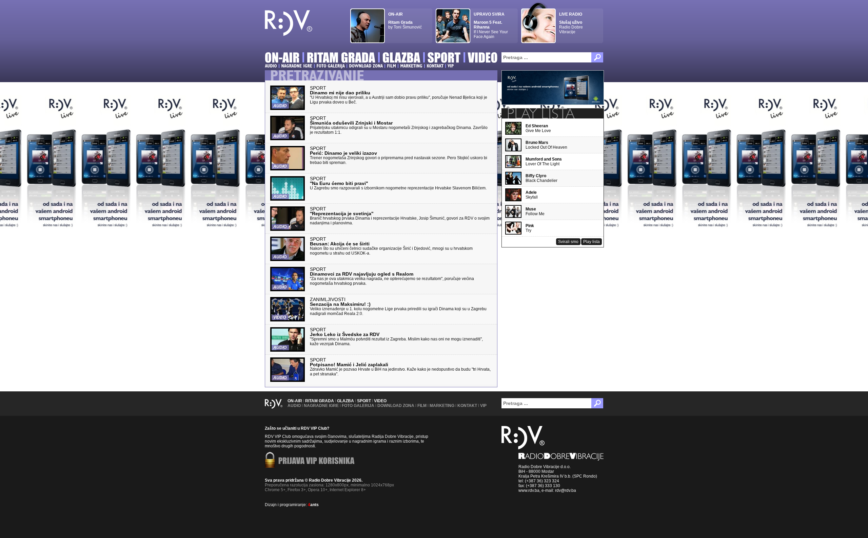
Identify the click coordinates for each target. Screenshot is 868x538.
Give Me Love (538, 128)
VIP (483, 405)
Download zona (395, 405)
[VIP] (451, 65)
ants (313, 504)
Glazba (345, 400)
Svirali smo (568, 241)
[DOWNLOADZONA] (366, 65)
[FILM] (391, 65)
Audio (294, 405)
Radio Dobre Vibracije (571, 23)
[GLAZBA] (401, 58)
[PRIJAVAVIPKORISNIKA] (316, 461)
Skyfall (532, 195)
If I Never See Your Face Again (491, 25)
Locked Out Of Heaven (546, 145)
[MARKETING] (411, 65)
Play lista (591, 241)
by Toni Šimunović (405, 21)
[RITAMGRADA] (341, 58)
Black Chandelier (541, 178)
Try (530, 228)
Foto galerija (358, 405)
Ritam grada (319, 400)
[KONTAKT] (435, 65)
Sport (364, 400)
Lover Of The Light (544, 161)
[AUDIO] (271, 65)
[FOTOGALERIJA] (330, 65)
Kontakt (467, 405)
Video (380, 400)
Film (422, 405)
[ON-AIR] (282, 58)
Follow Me (535, 211)
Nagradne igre (321, 405)
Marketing (442, 405)
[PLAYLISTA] (540, 113)
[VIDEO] (483, 58)
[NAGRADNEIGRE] (296, 65)
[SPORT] (444, 58)
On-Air (295, 400)
